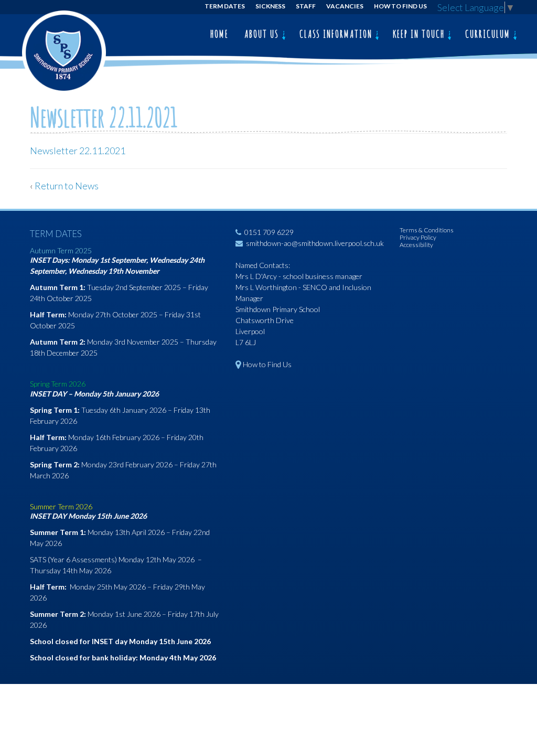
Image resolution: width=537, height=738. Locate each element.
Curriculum (489, 33)
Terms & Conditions (427, 230)
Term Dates (225, 6)
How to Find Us (400, 6)
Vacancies (344, 6)
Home (219, 33)
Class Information (337, 33)
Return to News (67, 185)
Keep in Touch (420, 33)
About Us (263, 33)
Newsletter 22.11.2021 (77, 150)
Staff (306, 6)
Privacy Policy (418, 237)
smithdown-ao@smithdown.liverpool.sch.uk (315, 243)
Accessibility (416, 245)
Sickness (270, 6)
